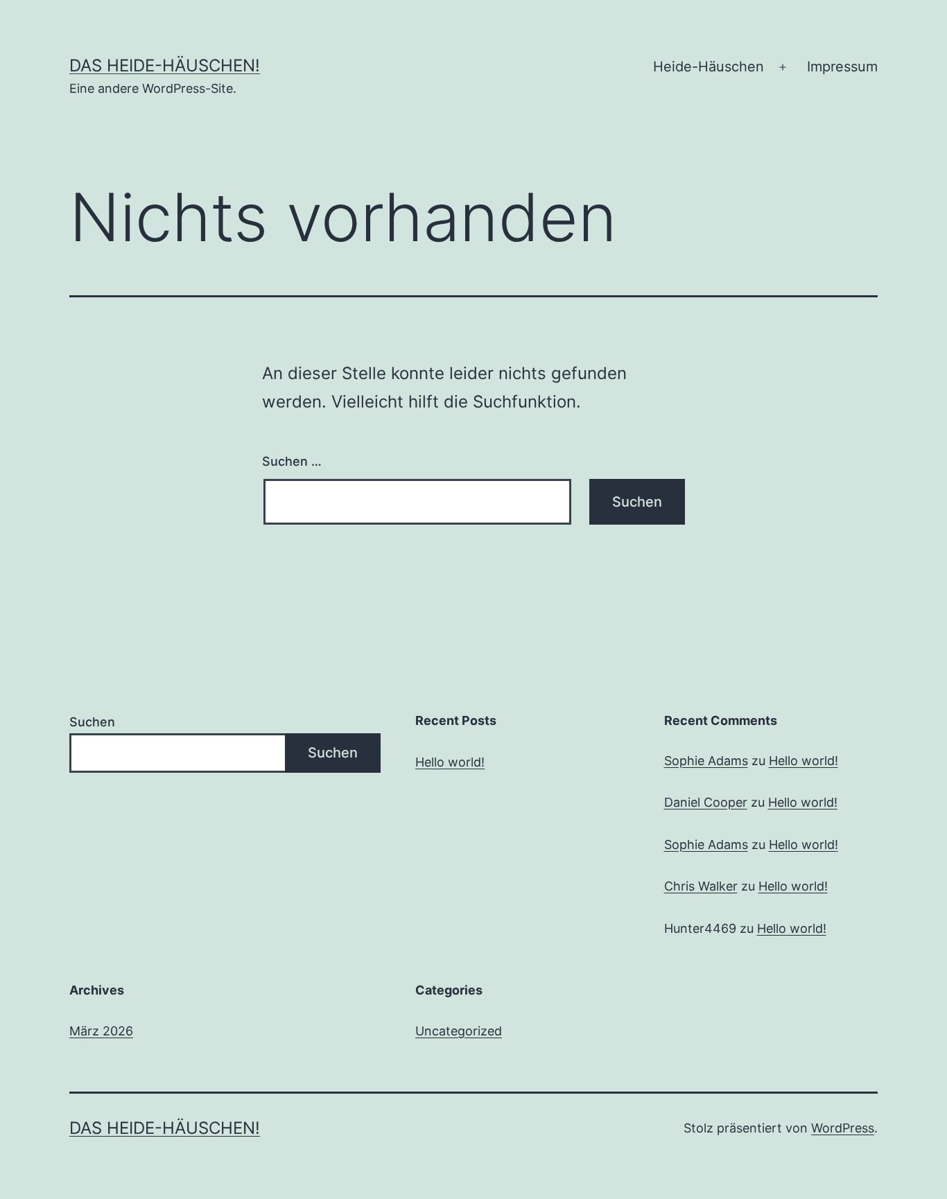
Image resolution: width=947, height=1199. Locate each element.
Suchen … (292, 461)
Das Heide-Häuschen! (164, 65)
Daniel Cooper (705, 802)
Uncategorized (458, 1031)
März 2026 (101, 1031)
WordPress (842, 1128)
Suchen (92, 722)
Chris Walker (701, 886)
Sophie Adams (706, 760)
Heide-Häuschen (708, 66)
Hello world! (450, 762)
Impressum (842, 66)
